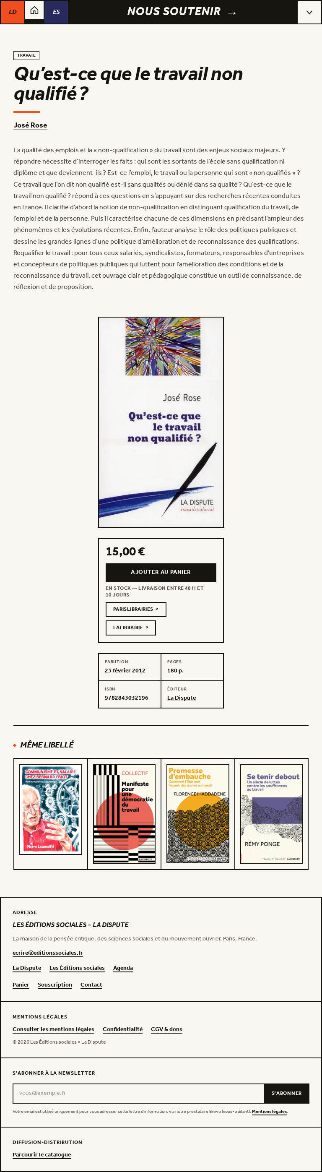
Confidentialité (123, 1030)
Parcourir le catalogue (42, 1155)
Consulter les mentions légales (53, 1030)
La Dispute (27, 968)
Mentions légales (269, 1111)
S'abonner (287, 1093)
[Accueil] (34, 10)
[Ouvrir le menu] (309, 12)
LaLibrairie (134, 629)
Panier (21, 985)
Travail (26, 56)
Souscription (55, 985)
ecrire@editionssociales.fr (48, 953)
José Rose (30, 125)
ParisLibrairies (139, 610)
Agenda (123, 968)
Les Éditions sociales (77, 968)
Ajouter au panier (161, 572)
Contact (91, 985)
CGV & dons (166, 1030)
